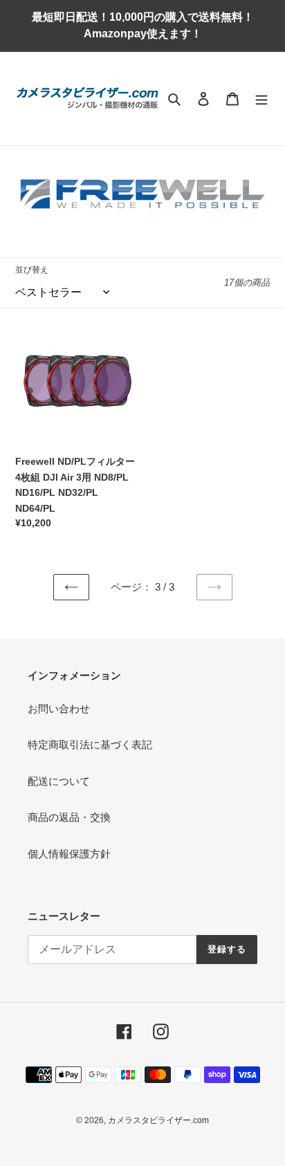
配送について (59, 781)
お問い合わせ (59, 708)
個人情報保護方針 (69, 854)
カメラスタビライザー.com (158, 1120)
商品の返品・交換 (69, 817)
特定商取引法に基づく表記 (90, 744)
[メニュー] (261, 98)
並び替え (31, 270)
